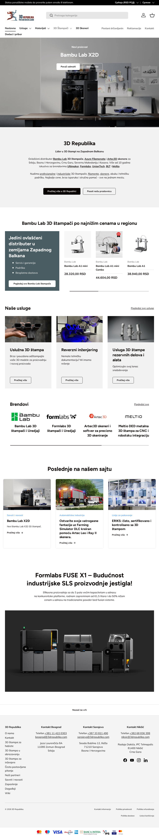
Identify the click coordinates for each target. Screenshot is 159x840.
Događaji (10, 788)
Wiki (7, 793)
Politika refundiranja (145, 809)
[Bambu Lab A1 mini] (77, 244)
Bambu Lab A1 (136, 265)
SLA (72, 94)
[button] (152, 15)
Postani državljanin (112, 28)
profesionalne (47, 173)
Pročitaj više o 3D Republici (62, 191)
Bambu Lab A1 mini (76, 265)
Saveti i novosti (14, 779)
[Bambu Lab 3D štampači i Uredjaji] (25, 416)
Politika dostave (128, 816)
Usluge (23, 28)
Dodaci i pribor (13, 34)
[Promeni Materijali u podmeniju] (48, 28)
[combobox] (87, 15)
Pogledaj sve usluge (142, 308)
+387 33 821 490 (98, 733)
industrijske (63, 173)
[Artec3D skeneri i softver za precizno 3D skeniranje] (97, 416)
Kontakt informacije (102, 809)
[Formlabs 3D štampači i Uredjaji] (61, 416)
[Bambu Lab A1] (140, 244)
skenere (104, 173)
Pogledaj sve (141, 404)
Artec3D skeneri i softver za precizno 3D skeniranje (97, 430)
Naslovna (10, 28)
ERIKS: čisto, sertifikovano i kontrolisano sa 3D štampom (131, 525)
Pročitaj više (20, 380)
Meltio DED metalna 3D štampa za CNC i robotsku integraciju (133, 430)
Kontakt (149, 28)
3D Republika (17, 809)
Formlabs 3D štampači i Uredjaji (61, 428)
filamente (93, 173)
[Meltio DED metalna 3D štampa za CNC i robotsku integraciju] (133, 416)
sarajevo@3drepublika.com (93, 736)
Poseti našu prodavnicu (99, 191)
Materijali (40, 28)
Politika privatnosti (124, 809)
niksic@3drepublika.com (135, 736)
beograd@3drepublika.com (51, 736)
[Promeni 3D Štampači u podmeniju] (71, 28)
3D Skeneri (82, 28)
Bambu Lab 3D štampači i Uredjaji (25, 428)
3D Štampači (60, 28)
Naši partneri (12, 775)
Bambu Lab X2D (18, 521)
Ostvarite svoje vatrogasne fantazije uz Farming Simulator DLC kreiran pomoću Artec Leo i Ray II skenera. (78, 529)
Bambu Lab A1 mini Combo (107, 267)
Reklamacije (134, 28)
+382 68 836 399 (140, 733)
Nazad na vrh (79, 710)
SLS (87, 94)
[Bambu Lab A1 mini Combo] (109, 244)
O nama (9, 733)
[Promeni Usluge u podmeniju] (30, 28)
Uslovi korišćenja (147, 816)
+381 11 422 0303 (56, 733)
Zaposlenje (11, 784)
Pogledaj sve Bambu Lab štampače (32, 283)
